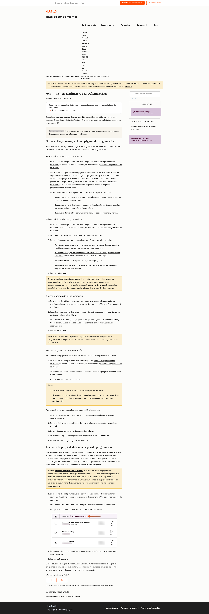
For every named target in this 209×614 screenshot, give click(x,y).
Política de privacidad (129, 608)
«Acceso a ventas (58, 134)
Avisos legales (112, 608)
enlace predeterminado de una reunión (86, 288)
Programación (60, 261)
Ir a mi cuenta (86, 78)
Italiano (84, 46)
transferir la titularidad (95, 285)
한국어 (84, 65)
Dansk (84, 60)
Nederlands (85, 43)
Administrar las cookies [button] (151, 608)
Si (51, 580)
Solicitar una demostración (132, 3)
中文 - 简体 (85, 70)
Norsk (84, 62)
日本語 (84, 35)
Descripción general (63, 245)
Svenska (84, 51)
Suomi (84, 54)
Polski (84, 49)
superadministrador (108, 455)
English (84, 73)
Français (84, 41)
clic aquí (128, 87)
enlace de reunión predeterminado (62, 480)
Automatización (61, 265)
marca (60, 208)
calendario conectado (57, 465)
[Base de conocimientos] (51, 12)
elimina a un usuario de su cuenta (69, 471)
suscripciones (88, 105)
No (62, 580)
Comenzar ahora (155, 3)
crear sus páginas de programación (70, 117)
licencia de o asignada (86, 465)
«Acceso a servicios (77, 134)
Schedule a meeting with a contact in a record (63, 597)
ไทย (83, 68)
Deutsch (84, 32)
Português (85, 38)
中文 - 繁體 (85, 57)
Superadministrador (68, 120)
